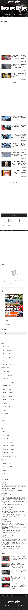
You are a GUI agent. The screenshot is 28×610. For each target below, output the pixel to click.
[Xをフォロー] (11, 284)
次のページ (14, 215)
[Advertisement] (14, 38)
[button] (25, 324)
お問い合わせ (21, 605)
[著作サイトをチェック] (9, 284)
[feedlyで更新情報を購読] (17, 284)
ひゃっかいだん (14, 277)
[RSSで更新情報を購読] (19, 284)
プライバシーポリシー (7, 605)
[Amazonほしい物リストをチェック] (15, 284)
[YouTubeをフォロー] (13, 284)
